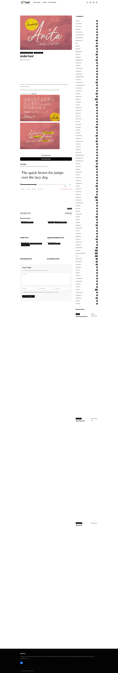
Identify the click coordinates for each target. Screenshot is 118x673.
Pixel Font (78, 222)
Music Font (78, 208)
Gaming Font (78, 138)
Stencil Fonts (78, 267)
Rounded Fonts (79, 247)
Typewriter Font (79, 292)
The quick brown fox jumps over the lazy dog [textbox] (43, 175)
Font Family (78, 127)
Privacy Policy (36, 2)
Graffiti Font (78, 149)
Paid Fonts (78, 216)
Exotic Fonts (78, 113)
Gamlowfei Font (26, 259)
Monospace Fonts (79, 202)
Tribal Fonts (78, 284)
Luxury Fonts (78, 191)
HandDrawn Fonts (79, 158)
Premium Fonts (79, 228)
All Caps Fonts (79, 26)
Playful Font (78, 225)
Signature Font (38, 52)
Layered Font (78, 180)
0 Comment (24, 59)
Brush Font (78, 54)
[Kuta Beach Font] (59, 249)
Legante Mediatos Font (55, 238)
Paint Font (78, 219)
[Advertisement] (59, 8)
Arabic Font (78, 29)
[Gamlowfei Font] (32, 249)
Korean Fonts (79, 177)
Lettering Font (79, 183)
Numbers (40, 189)
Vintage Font (78, 298)
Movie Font (78, 205)
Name (28, 189)
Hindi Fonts (78, 163)
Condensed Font (79, 82)
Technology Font (79, 278)
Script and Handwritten (26, 52)
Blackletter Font (79, 40)
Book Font (78, 48)
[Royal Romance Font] (94, 364)
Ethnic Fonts (78, 110)
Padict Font (24, 238)
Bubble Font (78, 57)
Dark (70, 184)
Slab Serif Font (79, 261)
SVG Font (78, 270)
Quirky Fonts (78, 233)
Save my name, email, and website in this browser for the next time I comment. (41, 292)
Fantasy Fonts (79, 118)
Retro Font (78, 239)
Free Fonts (78, 132)
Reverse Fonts (79, 242)
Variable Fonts (79, 295)
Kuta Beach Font (53, 259)
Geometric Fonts (79, 141)
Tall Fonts (78, 272)
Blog (77, 43)
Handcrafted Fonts (80, 155)
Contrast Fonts (79, 88)
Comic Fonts (78, 79)
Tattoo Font (78, 275)
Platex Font (79, 525)
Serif (77, 256)
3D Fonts (78, 20)
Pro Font (77, 230)
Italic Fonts (78, 169)
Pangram (23, 189)
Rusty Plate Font (80, 421)
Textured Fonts (79, 281)
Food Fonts (78, 130)
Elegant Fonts (25, 243)
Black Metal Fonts (79, 37)
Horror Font (78, 166)
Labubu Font (68, 213)
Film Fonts (78, 121)
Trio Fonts (78, 286)
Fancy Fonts (78, 116)
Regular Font (78, 236)
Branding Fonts (79, 51)
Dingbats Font (79, 96)
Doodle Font (78, 102)
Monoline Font (79, 200)
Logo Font (78, 186)
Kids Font (78, 174)
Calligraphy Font (79, 60)
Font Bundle (78, 124)
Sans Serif (78, 250)
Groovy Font (78, 152)
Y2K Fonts (78, 303)
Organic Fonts (79, 214)
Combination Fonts (80, 76)
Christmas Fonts (79, 68)
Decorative (78, 93)
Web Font (78, 300)
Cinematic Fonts (79, 74)
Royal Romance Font (81, 316)
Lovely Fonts (78, 188)
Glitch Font (78, 144)
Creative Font (79, 90)
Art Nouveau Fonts (80, 34)
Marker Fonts (78, 194)
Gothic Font (78, 146)
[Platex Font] (94, 573)
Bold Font (78, 46)
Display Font (78, 99)
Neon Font (78, 211)
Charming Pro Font (25, 213)
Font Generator (52, 2)
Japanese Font (79, 172)
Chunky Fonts (79, 71)
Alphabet (34, 189)
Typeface (78, 289)
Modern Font (78, 197)
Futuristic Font (79, 135)
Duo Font (51, 222)
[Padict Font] (32, 228)
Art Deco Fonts (79, 32)
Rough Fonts (78, 244)
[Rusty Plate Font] (94, 469)
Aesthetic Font (79, 23)
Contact (45, 2)
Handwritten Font (79, 160)
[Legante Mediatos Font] (59, 228)
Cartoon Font (78, 62)
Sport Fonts (78, 264)
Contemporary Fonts (80, 85)
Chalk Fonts (78, 65)
